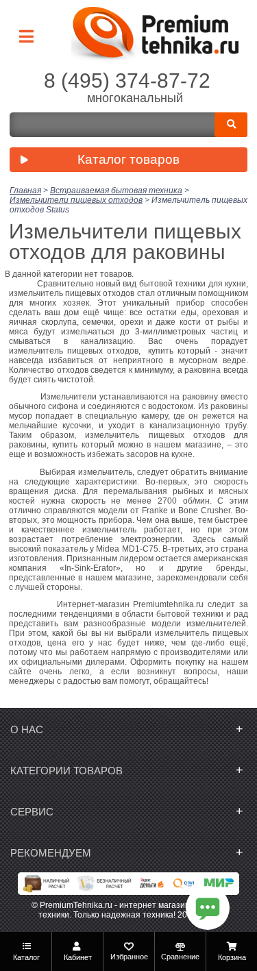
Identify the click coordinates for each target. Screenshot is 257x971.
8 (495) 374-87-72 (127, 80)
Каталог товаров (128, 159)
